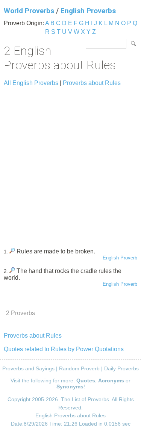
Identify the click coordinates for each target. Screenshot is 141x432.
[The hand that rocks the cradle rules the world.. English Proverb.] (12, 271)
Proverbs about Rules (92, 83)
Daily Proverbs (121, 368)
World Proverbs (29, 10)
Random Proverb (79, 368)
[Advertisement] (70, 163)
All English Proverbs (31, 83)
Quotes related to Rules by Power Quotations (64, 349)
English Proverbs (88, 10)
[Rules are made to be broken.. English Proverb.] (12, 251)
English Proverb (120, 258)
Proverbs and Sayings (28, 368)
